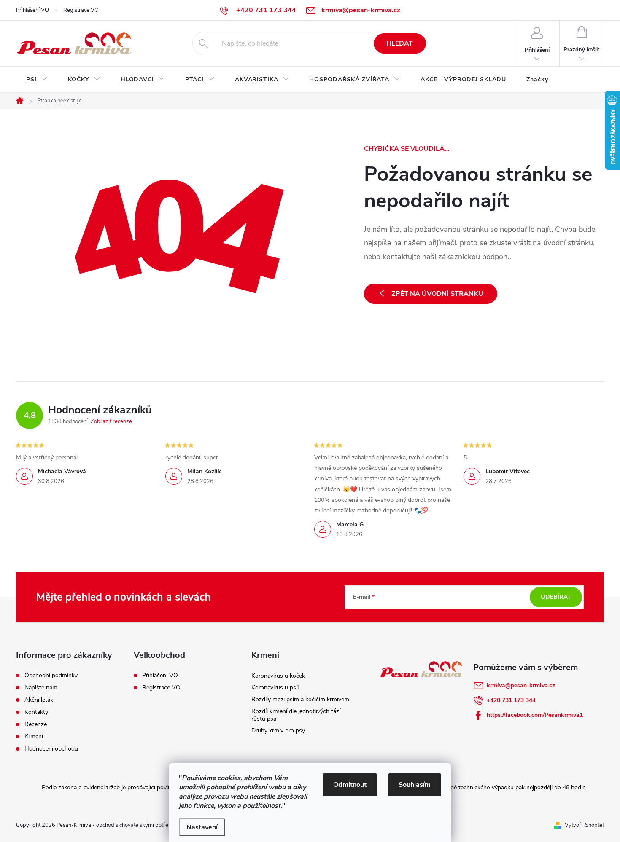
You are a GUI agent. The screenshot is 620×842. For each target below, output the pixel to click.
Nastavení (202, 827)
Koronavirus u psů (275, 688)
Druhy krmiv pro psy (278, 731)
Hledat (399, 43)
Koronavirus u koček (278, 676)
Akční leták (38, 700)
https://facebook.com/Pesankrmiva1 (535, 715)
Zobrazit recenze (111, 421)
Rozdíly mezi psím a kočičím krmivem (300, 699)
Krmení (33, 736)
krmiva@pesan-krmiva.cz (521, 685)
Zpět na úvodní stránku (437, 293)
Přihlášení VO (32, 10)
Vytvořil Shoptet (584, 825)
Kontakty (36, 712)
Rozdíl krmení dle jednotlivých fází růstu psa (295, 715)
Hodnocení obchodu (51, 748)
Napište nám (40, 687)
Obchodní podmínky (51, 675)
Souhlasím (415, 784)
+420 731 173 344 (511, 700)
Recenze (35, 724)
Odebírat (556, 597)
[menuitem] (37, 80)
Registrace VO (81, 10)
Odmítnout (350, 784)
